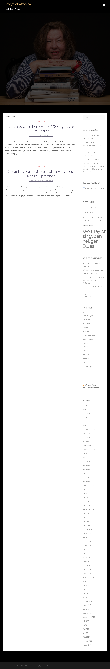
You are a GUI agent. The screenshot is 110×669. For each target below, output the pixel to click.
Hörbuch (86, 332)
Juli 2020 (86, 489)
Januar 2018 (87, 569)
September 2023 (89, 430)
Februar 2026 (87, 414)
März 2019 (86, 525)
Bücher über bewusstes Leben (91, 387)
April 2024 (86, 422)
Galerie (85, 343)
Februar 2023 (87, 438)
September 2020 (89, 485)
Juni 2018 (86, 553)
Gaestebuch (87, 358)
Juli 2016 (86, 621)
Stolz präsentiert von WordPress (16, 665)
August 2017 (87, 581)
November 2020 (88, 481)
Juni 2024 (86, 418)
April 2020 (86, 501)
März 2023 (86, 434)
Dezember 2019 (88, 509)
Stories (41, 122)
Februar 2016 (87, 641)
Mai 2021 (86, 473)
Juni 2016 (86, 625)
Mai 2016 (86, 629)
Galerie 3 (86, 350)
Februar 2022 (87, 462)
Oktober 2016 (87, 613)
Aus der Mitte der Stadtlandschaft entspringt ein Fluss (93, 145)
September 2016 (89, 617)
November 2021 (88, 469)
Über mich (86, 324)
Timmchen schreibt (89, 207)
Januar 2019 (87, 533)
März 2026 (86, 410)
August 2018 (87, 545)
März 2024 (86, 426)
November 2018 (88, 537)
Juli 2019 (86, 513)
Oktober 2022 (87, 446)
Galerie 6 (86, 354)
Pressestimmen (88, 340)
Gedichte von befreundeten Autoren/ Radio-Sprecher (41, 173)
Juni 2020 (86, 493)
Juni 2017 (86, 589)
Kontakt (85, 362)
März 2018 (86, 561)
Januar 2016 (87, 645)
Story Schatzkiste (18, 4)
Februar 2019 (87, 529)
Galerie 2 (86, 346)
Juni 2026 (86, 406)
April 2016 (86, 633)
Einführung (86, 320)
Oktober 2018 (87, 541)
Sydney (36, 665)
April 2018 (86, 557)
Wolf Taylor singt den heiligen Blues (94, 239)
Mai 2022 (86, 458)
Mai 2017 (86, 593)
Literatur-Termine (89, 336)
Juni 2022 (86, 453)
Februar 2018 (87, 565)
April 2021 (86, 477)
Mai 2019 (86, 521)
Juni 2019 (86, 517)
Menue (85, 313)
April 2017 (86, 597)
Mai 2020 (86, 497)
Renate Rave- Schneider (91, 277)
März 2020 (86, 505)
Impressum (86, 370)
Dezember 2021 (88, 465)
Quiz (84, 374)
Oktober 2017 (87, 573)
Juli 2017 (86, 585)
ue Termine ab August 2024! (92, 159)
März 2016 (86, 637)
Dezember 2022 (88, 442)
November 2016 (88, 609)
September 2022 (89, 450)
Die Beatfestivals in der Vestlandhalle (94, 280)
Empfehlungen (88, 316)
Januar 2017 (87, 605)
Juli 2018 (86, 549)
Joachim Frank (88, 212)
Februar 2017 (87, 601)
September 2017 (89, 577)
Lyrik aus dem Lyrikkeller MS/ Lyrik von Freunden (41, 128)
